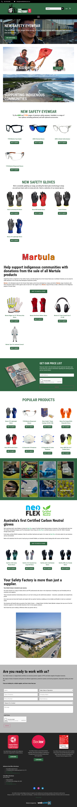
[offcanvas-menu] (38, 17)
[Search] (62, 8)
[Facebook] (34, 788)
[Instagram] (38, 788)
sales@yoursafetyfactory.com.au (13, 773)
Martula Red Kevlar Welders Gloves (38, 315)
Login (66, 8)
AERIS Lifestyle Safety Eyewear (62, 139)
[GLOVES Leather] (66, 477)
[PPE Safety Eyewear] (11, 496)
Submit (57, 387)
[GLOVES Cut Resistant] (29, 477)
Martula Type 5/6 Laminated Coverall (15, 344)
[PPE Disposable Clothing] (47, 496)
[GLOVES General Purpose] (11, 477)
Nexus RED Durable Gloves (38, 209)
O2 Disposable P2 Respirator (29, 447)
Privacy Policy (38, 797)
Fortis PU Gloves (62, 209)
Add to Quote (14, 142)
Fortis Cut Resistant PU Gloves (14, 209)
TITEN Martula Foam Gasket (15, 139)
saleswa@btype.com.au (11, 784)
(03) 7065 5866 (9, 771)
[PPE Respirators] (29, 496)
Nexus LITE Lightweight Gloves (14, 236)
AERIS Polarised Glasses (38, 139)
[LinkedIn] (43, 788)
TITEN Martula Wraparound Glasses (14, 166)
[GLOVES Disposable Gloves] (47, 477)
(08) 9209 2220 (9, 782)
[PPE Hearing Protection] (66, 496)
